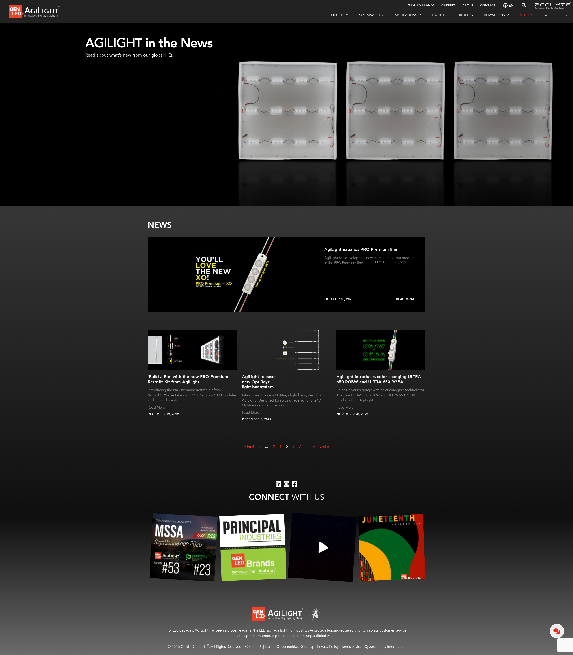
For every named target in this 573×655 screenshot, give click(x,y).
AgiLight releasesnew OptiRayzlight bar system (259, 381)
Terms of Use (352, 646)
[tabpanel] (286, 114)
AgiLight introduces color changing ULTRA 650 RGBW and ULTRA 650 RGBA (378, 379)
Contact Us (253, 646)
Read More (405, 299)
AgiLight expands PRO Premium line (360, 249)
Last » (324, 446)
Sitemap (307, 646)
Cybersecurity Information (384, 646)
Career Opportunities (282, 646)
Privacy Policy (328, 646)
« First (249, 446)
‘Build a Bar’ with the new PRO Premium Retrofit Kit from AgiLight (188, 379)
